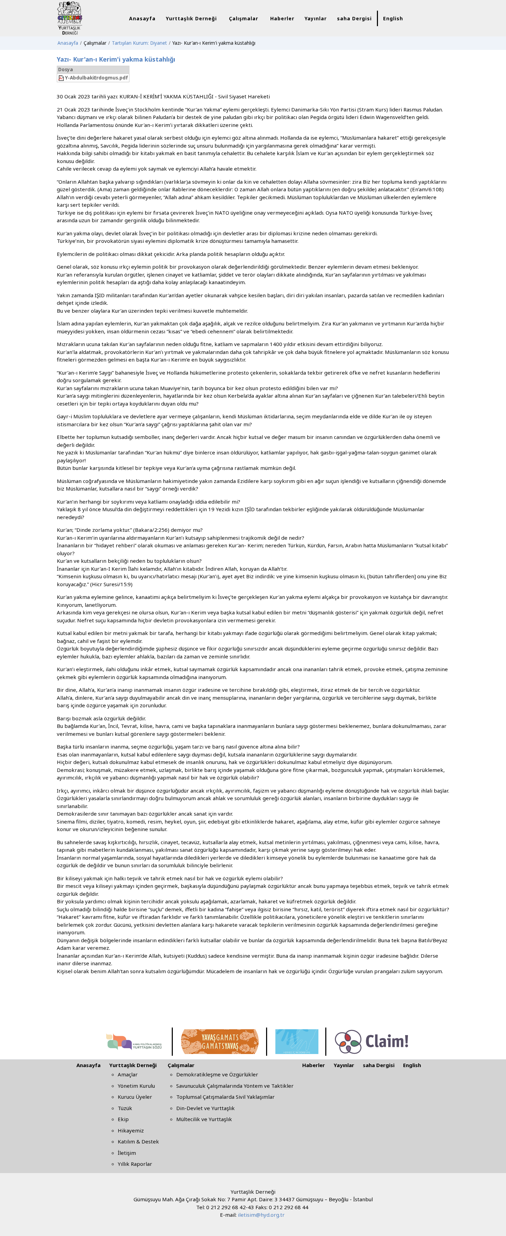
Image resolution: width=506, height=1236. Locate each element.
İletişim (127, 1152)
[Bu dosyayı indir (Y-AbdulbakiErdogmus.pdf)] (61, 78)
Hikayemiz (131, 1130)
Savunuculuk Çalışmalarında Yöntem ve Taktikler (235, 1085)
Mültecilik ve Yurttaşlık (204, 1119)
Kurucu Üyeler (135, 1096)
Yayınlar (344, 1065)
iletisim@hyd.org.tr (261, 1214)
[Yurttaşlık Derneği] (85, 18)
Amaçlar (128, 1074)
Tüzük (125, 1108)
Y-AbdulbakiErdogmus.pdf (96, 78)
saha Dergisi (378, 1065)
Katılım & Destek (138, 1141)
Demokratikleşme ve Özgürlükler (217, 1074)
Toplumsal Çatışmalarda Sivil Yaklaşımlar (225, 1096)
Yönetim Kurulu (136, 1085)
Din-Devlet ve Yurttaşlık (205, 1108)
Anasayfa (88, 1065)
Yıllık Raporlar (135, 1163)
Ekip (123, 1119)
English (412, 1065)
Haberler (313, 1065)
